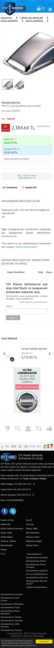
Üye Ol (29, 520)
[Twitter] (12, 511)
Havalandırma (9, 20)
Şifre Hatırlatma (32, 532)
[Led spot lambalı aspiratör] (10, 357)
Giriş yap (29, 524)
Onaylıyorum (44, 641)
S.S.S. (3, 553)
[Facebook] (4, 511)
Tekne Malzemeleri (31, 17)
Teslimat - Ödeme (8, 541)
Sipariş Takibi (6, 532)
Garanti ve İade (7, 520)
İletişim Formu (32, 545)
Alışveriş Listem (32, 537)
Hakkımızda (5, 524)
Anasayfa (6, 17)
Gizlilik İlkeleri (7, 537)
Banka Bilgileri (7, 545)
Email (9, 306)
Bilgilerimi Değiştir (34, 541)
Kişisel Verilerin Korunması (12, 528)
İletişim (4, 549)
